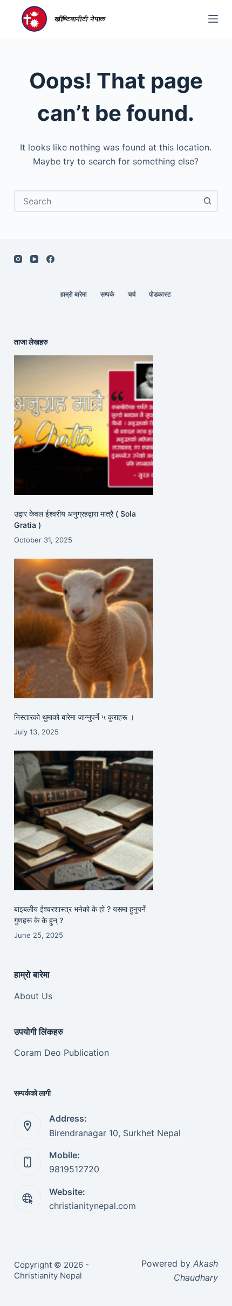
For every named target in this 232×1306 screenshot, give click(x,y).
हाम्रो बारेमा (73, 294)
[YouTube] (34, 259)
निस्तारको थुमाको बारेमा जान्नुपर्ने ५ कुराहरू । (74, 716)
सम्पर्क (107, 294)
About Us (33, 996)
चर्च (131, 294)
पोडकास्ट (160, 294)
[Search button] (207, 201)
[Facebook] (50, 259)
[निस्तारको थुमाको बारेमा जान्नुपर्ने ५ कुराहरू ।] (83, 628)
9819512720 (74, 1169)
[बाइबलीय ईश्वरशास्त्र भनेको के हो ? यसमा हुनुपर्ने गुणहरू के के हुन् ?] (83, 820)
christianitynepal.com (92, 1205)
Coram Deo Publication (61, 1052)
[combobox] (106, 201)
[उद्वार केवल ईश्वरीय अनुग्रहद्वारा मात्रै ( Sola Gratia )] (83, 424)
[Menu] (213, 19)
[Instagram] (18, 259)
